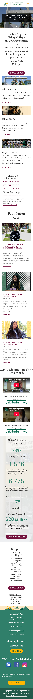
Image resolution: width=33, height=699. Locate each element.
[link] (13, 3)
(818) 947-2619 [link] (16, 626)
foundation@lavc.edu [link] (10, 205)
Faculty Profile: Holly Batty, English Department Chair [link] (14, 246)
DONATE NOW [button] (16, 73)
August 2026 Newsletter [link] (11, 181)
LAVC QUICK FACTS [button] (16, 537)
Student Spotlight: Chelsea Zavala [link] (13, 295)
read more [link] (7, 266)
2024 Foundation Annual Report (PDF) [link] (11, 185)
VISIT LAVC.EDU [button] (16, 683)
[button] (28, 4)
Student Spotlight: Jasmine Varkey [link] (13, 343)
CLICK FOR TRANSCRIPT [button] (13, 402)
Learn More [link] (6, 102)
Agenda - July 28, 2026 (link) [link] (12, 195)
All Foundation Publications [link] (12, 189)
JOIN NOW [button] (16, 651)
